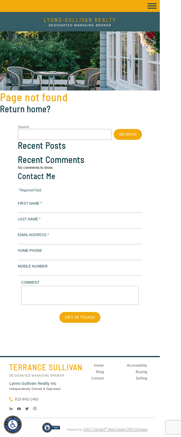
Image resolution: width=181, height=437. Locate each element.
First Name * (30, 203)
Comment (30, 282)
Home (99, 365)
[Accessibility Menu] (13, 424)
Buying (141, 372)
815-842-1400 (26, 399)
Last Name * (29, 219)
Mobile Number (33, 266)
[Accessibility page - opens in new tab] (51, 429)
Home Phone (30, 250)
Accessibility (137, 365)
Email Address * (33, 235)
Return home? (25, 108)
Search (23, 127)
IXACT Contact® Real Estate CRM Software (115, 429)
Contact (97, 378)
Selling (141, 378)
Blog (100, 372)
